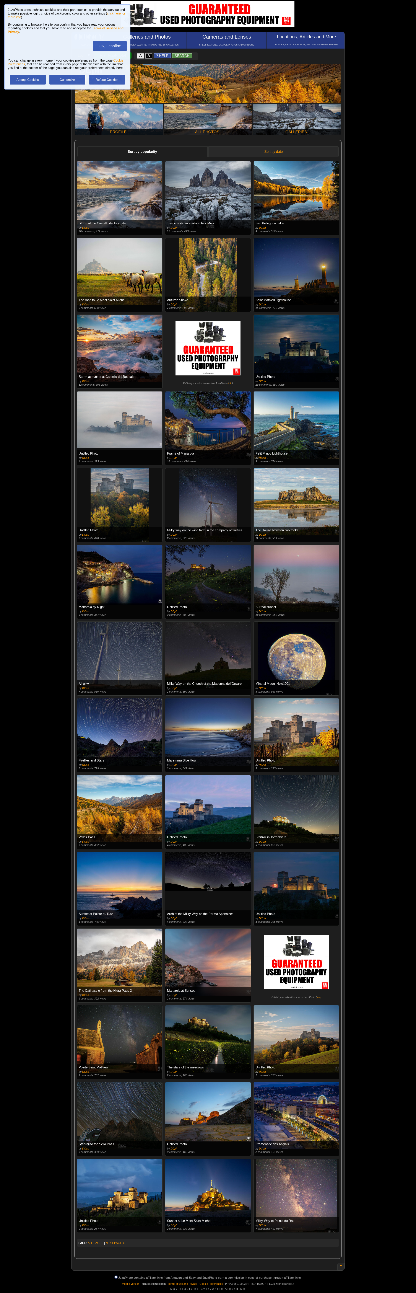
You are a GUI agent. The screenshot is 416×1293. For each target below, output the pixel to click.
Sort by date (273, 151)
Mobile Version (131, 1283)
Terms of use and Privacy (182, 1283)
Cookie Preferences (211, 1283)
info (230, 383)
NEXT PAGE (115, 1243)
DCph (85, 227)
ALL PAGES (95, 1243)
